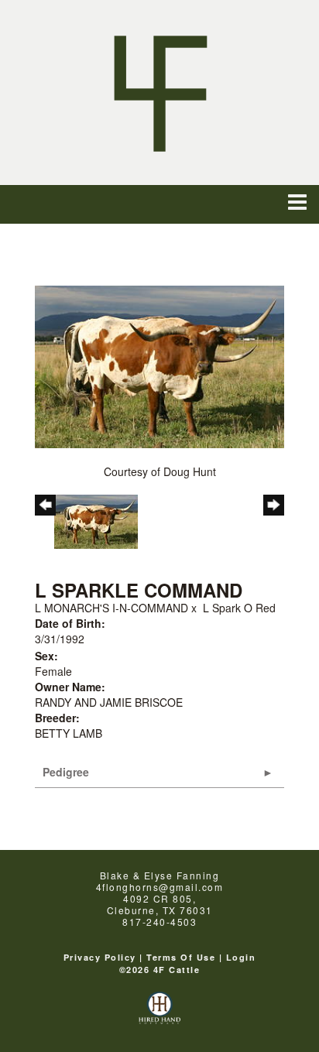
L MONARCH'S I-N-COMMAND (111, 607)
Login (241, 957)
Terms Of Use (180, 957)
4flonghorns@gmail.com (160, 886)
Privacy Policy (99, 957)
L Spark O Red (239, 607)
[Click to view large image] (159, 365)
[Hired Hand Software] (160, 1015)
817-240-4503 (159, 921)
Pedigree (66, 772)
